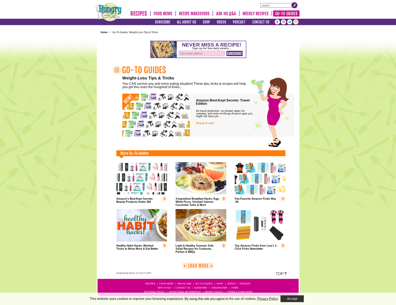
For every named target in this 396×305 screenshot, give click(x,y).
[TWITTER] (289, 21)
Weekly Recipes (255, 13)
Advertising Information (185, 292)
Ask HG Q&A (226, 13)
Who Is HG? (164, 287)
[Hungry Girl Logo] (108, 12)
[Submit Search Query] (294, 5)
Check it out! (205, 123)
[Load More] (198, 267)
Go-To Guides (286, 13)
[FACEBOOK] (277, 21)
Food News (163, 13)
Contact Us (261, 22)
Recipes (138, 13)
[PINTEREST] (283, 21)
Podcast (239, 22)
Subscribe (162, 22)
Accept (292, 298)
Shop (206, 22)
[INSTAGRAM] (295, 21)
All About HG (186, 22)
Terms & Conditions (239, 292)
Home (234, 287)
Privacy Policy (214, 292)
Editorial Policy (154, 292)
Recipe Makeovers (194, 13)
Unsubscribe (219, 287)
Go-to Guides (203, 283)
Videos (221, 22)
